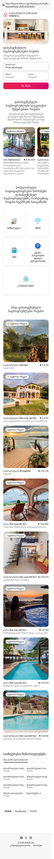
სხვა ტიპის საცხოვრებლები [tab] (15, 759)
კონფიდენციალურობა (20, 845)
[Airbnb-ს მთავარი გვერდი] (5, 14)
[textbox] (15, 77)
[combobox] (26, 67)
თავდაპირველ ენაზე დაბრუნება (20, 6)
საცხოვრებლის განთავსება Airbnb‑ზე (23, 14)
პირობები (37, 845)
